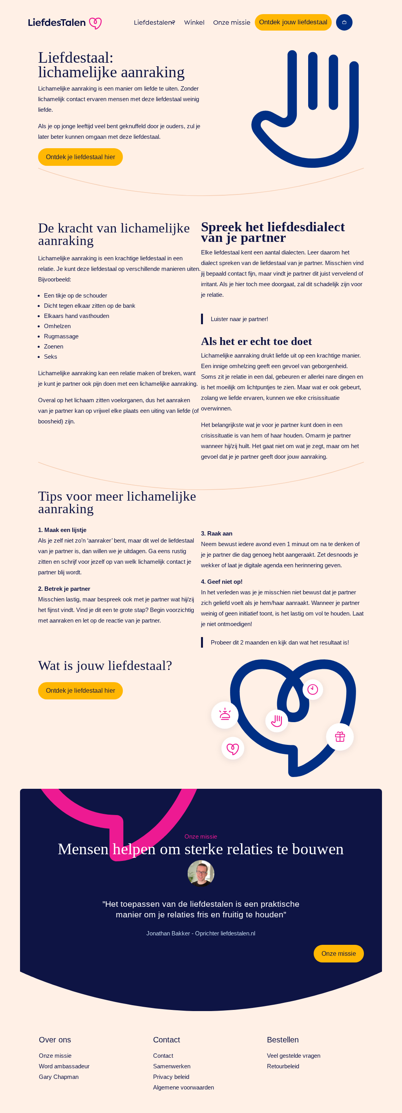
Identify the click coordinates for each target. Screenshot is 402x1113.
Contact (163, 1055)
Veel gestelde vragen (293, 1055)
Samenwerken (171, 1066)
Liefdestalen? (154, 22)
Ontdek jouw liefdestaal (293, 22)
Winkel (194, 22)
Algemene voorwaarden (183, 1087)
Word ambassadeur (64, 1066)
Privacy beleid (171, 1076)
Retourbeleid (283, 1066)
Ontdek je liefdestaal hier (80, 157)
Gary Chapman (59, 1076)
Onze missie (231, 22)
